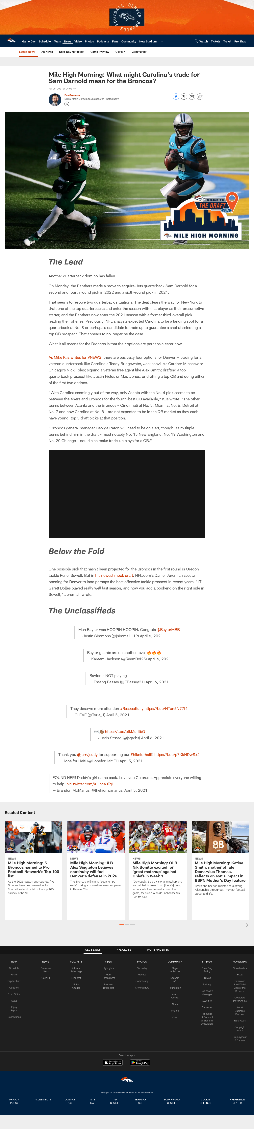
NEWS (45, 961)
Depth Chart (14, 981)
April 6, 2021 (151, 635)
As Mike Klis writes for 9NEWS (75, 357)
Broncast (76, 977)
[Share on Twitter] (184, 98)
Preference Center (237, 1101)
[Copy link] (200, 96)
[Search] (196, 41)
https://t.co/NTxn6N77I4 (166, 708)
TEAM (14, 961)
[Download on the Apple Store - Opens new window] (113, 1063)
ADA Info (207, 1000)
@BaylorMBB (168, 629)
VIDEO (108, 961)
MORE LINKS (240, 961)
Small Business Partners (240, 1011)
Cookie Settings (205, 1101)
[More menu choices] (161, 41)
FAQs (240, 974)
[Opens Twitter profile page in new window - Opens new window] (66, 104)
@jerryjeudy (87, 754)
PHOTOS (142, 961)
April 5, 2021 (117, 714)
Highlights (108, 968)
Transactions (14, 1017)
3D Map (207, 977)
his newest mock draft (114, 575)
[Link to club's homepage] (11, 41)
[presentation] (247, 925)
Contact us (70, 1101)
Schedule (14, 968)
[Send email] (192, 98)
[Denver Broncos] (127, 1081)
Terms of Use (140, 1101)
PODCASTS (76, 961)
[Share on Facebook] (176, 98)
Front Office (14, 994)
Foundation (175, 987)
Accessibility (43, 1099)
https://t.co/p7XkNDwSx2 (177, 754)
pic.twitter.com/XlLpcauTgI (89, 783)
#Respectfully (131, 708)
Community (142, 981)
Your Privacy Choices (172, 1101)
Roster (14, 974)
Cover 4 (45, 977)
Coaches (14, 987)
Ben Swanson (72, 95)
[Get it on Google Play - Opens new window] (140, 1064)
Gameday (142, 968)
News (175, 1004)
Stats (14, 1000)
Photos (175, 1010)
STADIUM (207, 961)
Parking (207, 984)
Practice (142, 974)
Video (175, 1017)
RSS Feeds (240, 1020)
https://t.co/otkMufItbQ (125, 731)
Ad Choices (115, 1101)
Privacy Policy (14, 1101)
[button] (127, 494)
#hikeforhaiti (141, 754)
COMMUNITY (175, 961)
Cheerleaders (142, 987)
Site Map (92, 1101)
